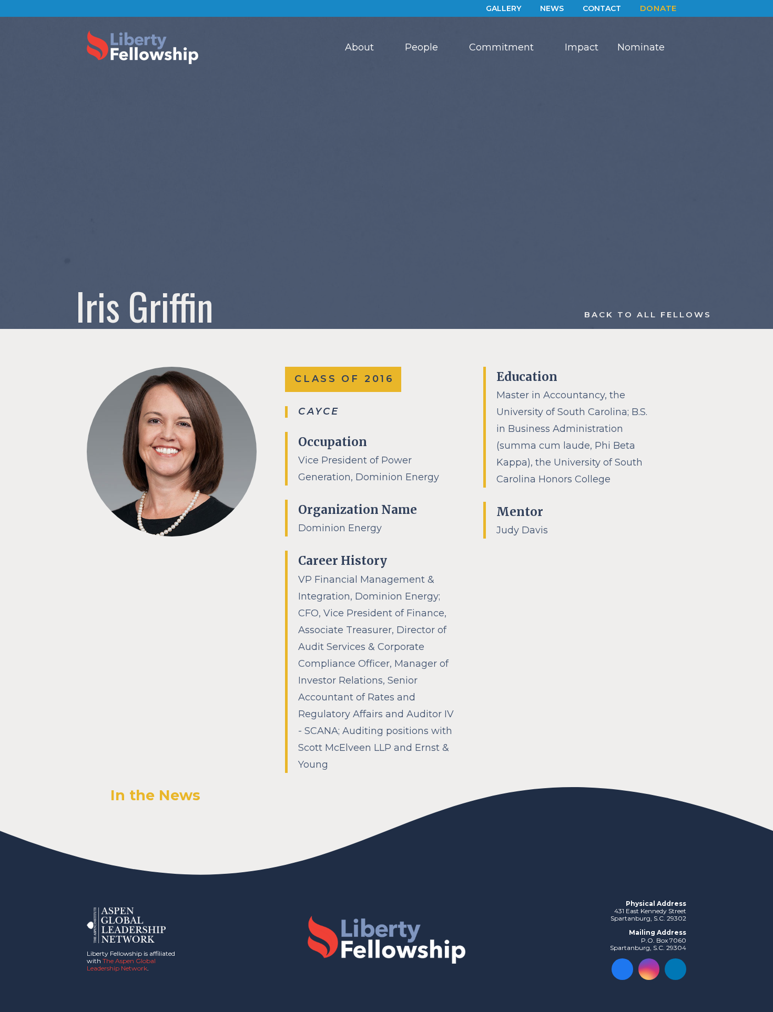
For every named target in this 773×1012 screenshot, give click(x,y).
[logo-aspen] (126, 925)
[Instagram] (649, 969)
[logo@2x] (142, 47)
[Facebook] (622, 969)
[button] (382, 47)
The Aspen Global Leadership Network (121, 964)
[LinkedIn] (675, 969)
